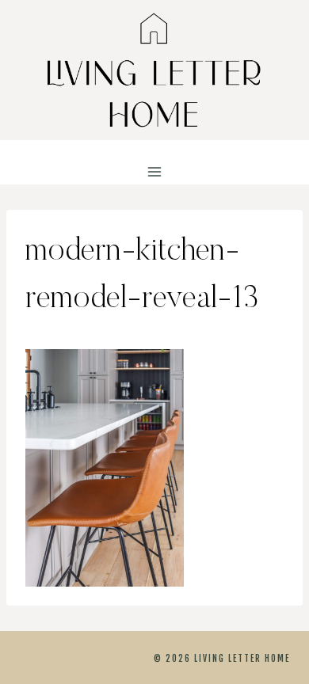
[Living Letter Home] (154, 70)
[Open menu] (155, 172)
